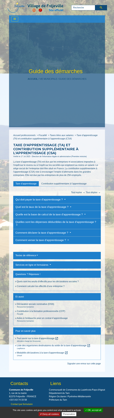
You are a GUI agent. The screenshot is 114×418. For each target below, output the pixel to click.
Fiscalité (43, 135)
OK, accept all (94, 410)
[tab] (26, 183)
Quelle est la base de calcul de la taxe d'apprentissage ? (49, 214)
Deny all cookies (50, 414)
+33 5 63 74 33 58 (18, 400)
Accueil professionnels (24, 135)
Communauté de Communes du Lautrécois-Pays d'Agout (77, 390)
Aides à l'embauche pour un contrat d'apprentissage (42, 318)
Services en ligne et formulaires (32, 265)
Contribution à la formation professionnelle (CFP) (41, 311)
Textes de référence (25, 255)
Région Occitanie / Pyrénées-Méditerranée (70, 396)
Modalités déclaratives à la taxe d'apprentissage (42, 353)
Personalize (69, 414)
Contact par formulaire (22, 404)
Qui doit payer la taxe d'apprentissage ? (39, 199)
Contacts (19, 383)
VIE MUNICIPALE (48, 79)
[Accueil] (35, 7)
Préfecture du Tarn (58, 400)
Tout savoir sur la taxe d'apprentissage (37, 338)
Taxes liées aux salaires (62, 135)
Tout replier (78, 192)
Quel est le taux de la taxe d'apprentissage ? (42, 206)
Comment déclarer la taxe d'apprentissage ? (42, 232)
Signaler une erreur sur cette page (84, 363)
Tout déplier (93, 192)
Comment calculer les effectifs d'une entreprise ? (41, 286)
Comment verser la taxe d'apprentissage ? (41, 240)
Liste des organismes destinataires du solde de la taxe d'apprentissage (53, 345)
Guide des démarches (72, 79)
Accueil (33, 79)
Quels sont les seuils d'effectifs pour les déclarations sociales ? (48, 281)
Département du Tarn (59, 393)
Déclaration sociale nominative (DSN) (35, 304)
